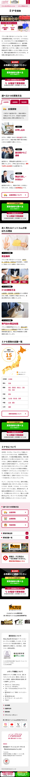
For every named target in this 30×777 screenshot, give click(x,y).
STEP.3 (18, 173)
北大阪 (10, 398)
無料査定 (19, 137)
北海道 (10, 379)
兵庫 (19, 398)
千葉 (23, 387)
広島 (9, 403)
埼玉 (9, 390)
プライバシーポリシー (11, 715)
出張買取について (15, 195)
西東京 (14, 387)
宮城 (9, 383)
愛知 (9, 394)
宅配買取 (12, 525)
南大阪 (15, 398)
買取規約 (7, 712)
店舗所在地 (8, 708)
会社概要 (7, 705)
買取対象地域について (15, 414)
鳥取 (13, 403)
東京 (9, 387)
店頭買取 (12, 518)
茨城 (13, 390)
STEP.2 (18, 149)
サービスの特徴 (7, 253)
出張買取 (12, 512)
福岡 (9, 407)
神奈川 (19, 387)
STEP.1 (18, 127)
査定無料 (15, 62)
